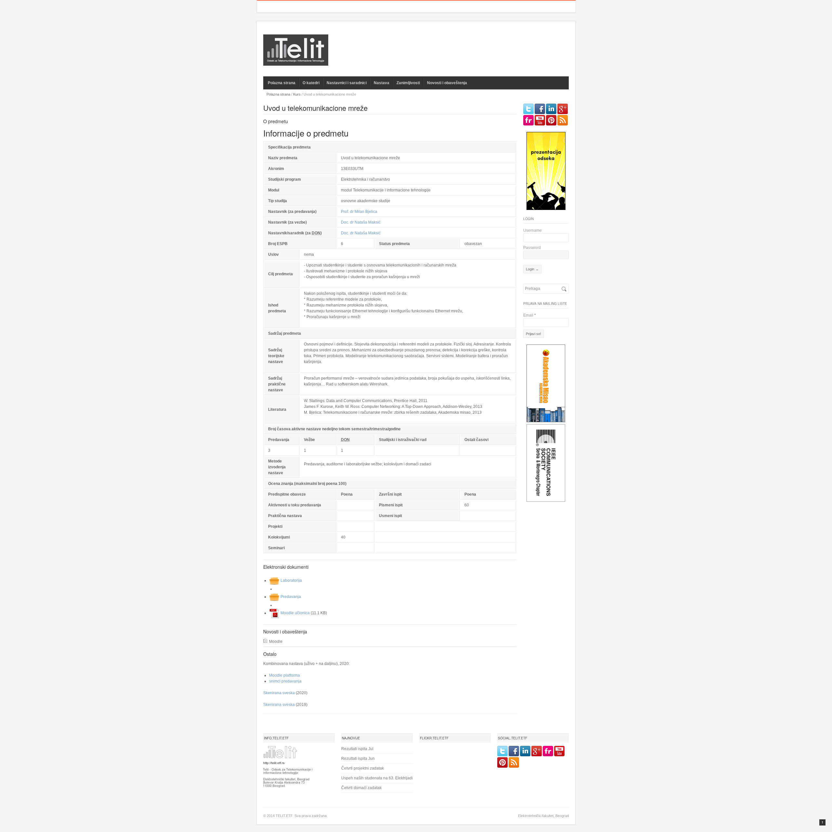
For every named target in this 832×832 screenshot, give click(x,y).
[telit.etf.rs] (295, 62)
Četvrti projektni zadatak (362, 768)
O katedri (311, 83)
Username (532, 230)
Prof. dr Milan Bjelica (359, 211)
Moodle (275, 641)
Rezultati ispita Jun (358, 758)
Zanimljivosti (408, 83)
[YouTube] (540, 120)
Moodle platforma (284, 675)
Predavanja (290, 596)
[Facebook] (540, 109)
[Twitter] (528, 109)
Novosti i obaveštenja (447, 83)
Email (529, 315)
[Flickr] (528, 120)
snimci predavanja (285, 681)
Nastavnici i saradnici (347, 83)
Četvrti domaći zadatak (361, 788)
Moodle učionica (295, 613)
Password (532, 247)
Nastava (381, 83)
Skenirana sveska (279, 693)
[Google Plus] (562, 109)
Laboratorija (291, 580)
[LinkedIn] (551, 109)
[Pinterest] (551, 120)
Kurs (297, 94)
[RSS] (562, 120)
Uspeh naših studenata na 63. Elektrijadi (377, 778)
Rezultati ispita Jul (357, 749)
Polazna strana (281, 83)
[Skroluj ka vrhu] (822, 822)
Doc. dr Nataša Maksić (361, 222)
